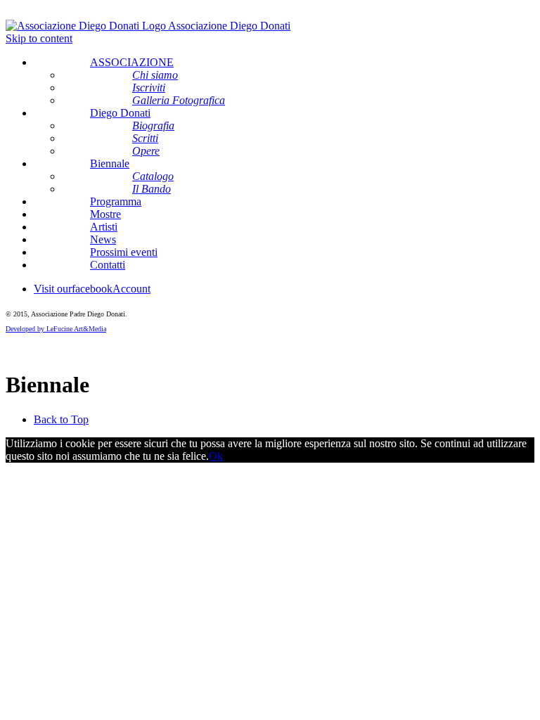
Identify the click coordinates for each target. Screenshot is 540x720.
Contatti (107, 265)
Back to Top (61, 419)
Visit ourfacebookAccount (92, 289)
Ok (216, 456)
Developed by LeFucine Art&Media (56, 329)
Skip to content (39, 38)
